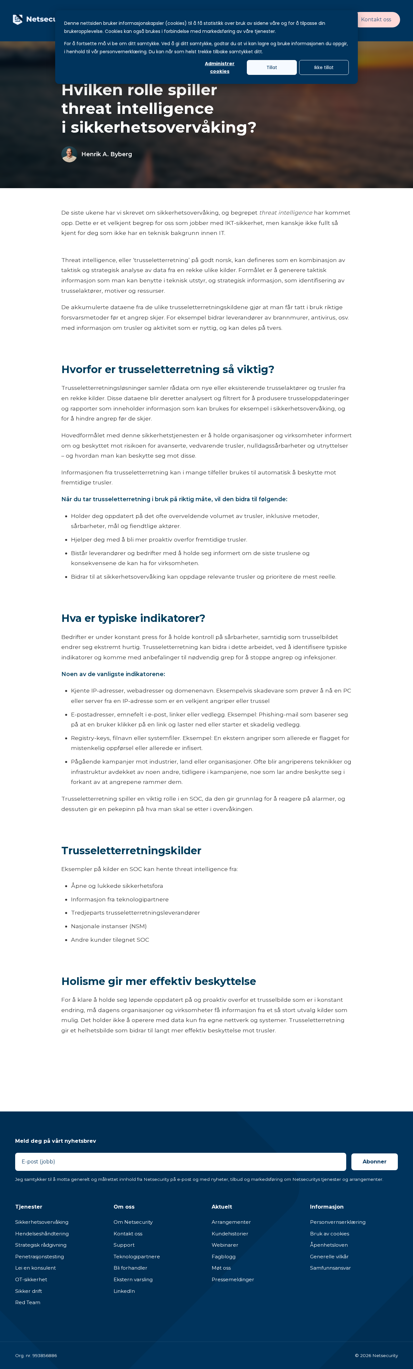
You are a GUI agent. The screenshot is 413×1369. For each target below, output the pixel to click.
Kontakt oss (376, 19)
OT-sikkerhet (31, 1279)
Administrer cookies (220, 67)
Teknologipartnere (137, 1256)
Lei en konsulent (35, 1268)
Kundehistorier (230, 1234)
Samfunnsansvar (330, 1268)
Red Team (27, 1302)
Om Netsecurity (133, 1222)
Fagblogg (224, 1256)
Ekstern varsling (133, 1279)
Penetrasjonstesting (39, 1256)
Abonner (375, 1162)
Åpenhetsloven (329, 1245)
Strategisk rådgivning (40, 1245)
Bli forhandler (130, 1268)
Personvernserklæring (338, 1222)
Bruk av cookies (329, 1234)
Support (124, 1245)
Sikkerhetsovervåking (41, 1222)
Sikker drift (28, 1291)
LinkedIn (124, 1291)
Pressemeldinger (233, 1279)
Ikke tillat (324, 67)
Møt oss (221, 1268)
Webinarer (225, 1245)
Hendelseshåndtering (42, 1234)
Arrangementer (231, 1222)
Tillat (272, 67)
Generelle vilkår (329, 1256)
